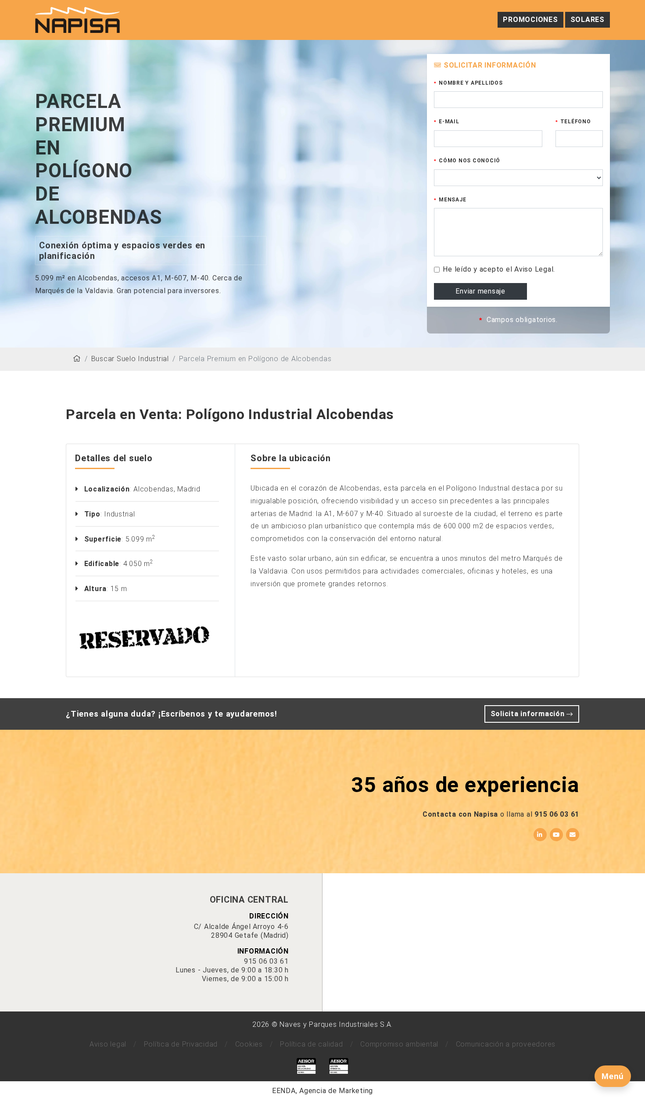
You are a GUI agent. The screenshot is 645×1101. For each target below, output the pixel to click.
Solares (587, 19)
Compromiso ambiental (399, 1044)
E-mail (449, 121)
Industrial (119, 514)
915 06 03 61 (556, 814)
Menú (613, 1076)
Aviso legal (108, 1044)
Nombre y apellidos (470, 83)
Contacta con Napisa (460, 814)
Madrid (189, 489)
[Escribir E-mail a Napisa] (572, 834)
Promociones (530, 19)
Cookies (249, 1044)
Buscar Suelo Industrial (130, 359)
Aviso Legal (533, 269)
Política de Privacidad (181, 1044)
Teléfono (575, 121)
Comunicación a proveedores (506, 1044)
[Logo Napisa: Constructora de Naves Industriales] (77, 19)
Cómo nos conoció (469, 161)
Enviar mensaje (480, 291)
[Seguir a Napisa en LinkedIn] (540, 834)
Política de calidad (311, 1044)
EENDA (284, 1091)
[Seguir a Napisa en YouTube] (556, 834)
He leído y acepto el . (499, 269)
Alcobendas (153, 489)
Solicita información (529, 714)
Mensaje (452, 200)
